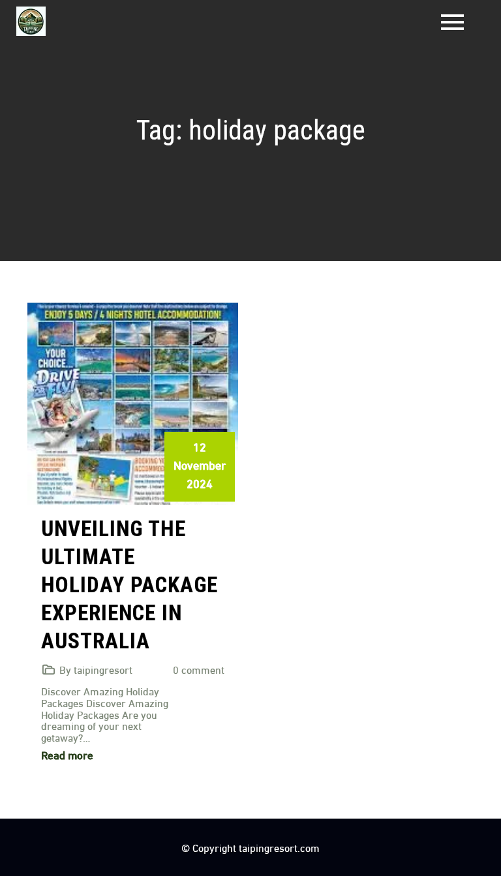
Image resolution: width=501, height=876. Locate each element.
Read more (67, 754)
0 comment (198, 668)
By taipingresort (95, 668)
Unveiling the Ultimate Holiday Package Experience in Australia (129, 585)
